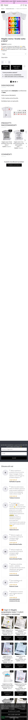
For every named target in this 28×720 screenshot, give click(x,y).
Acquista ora (5, 67)
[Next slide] (25, 140)
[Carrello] (26, 5)
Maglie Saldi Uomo (10, 8)
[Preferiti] (23, 5)
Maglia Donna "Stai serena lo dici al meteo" (7, 684)
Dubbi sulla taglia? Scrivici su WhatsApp (14, 76)
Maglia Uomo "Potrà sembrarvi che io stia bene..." (6, 143)
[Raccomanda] (18, 82)
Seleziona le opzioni (7, 638)
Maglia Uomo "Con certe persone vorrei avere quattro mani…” (18, 144)
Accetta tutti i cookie (14, 711)
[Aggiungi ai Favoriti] (25, 66)
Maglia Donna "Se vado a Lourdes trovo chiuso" (21, 685)
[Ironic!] (6, 5)
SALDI (2, 8)
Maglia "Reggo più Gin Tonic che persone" (7, 630)
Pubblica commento (14, 165)
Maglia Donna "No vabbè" (20, 657)
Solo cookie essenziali (14, 714)
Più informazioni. (5, 707)
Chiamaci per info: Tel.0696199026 (13, 74)
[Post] (14, 82)
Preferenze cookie (14, 717)
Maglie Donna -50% (7, 633)
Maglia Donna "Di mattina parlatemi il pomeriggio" (7, 658)
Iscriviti (14, 458)
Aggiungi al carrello (16, 67)
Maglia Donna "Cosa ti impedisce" (20, 630)
